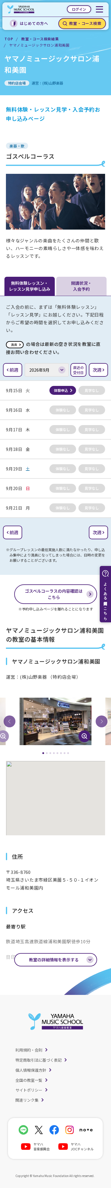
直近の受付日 (78, 370)
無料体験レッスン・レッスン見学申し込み (29, 286)
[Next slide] (101, 721)
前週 (13, 370)
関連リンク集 (26, 1100)
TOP (8, 38)
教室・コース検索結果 (40, 38)
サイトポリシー (28, 1090)
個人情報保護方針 (30, 1070)
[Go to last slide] (9, 721)
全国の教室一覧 (28, 1080)
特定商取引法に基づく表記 (38, 1060)
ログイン (79, 9)
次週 (97, 370)
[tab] (43, 753)
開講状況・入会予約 (81, 286)
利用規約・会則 (28, 1050)
